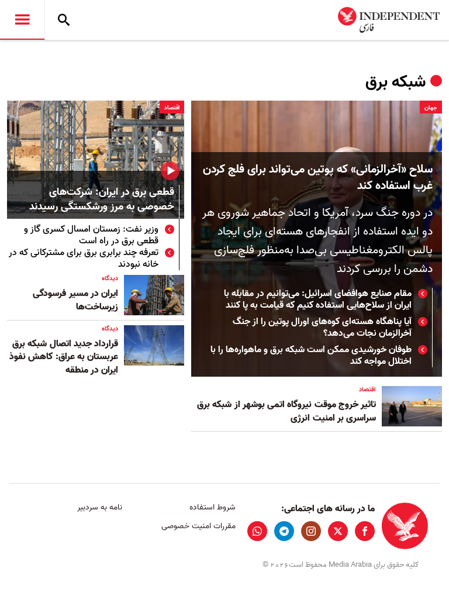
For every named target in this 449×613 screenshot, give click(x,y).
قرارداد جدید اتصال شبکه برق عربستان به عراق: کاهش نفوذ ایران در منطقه (63, 357)
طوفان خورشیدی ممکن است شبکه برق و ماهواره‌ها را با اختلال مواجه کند (311, 355)
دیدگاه (110, 278)
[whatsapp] (257, 531)
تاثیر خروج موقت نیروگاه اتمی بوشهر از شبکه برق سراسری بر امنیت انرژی (286, 411)
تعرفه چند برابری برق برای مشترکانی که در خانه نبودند (83, 258)
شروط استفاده (212, 507)
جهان (430, 107)
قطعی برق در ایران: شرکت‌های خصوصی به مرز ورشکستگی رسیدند (101, 200)
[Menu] (22, 20)
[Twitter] (338, 531)
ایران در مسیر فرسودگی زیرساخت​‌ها (75, 300)
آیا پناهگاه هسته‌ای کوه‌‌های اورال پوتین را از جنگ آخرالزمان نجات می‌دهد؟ (322, 327)
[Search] (63, 20)
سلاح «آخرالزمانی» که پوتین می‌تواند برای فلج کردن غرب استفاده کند (318, 177)
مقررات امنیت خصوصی (198, 526)
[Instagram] (311, 531)
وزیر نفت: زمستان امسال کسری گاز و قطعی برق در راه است (91, 235)
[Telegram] (284, 531)
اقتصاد (171, 107)
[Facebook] (365, 531)
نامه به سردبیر (99, 507)
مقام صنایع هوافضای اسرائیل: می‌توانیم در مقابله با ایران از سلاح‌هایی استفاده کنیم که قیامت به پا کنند (318, 299)
